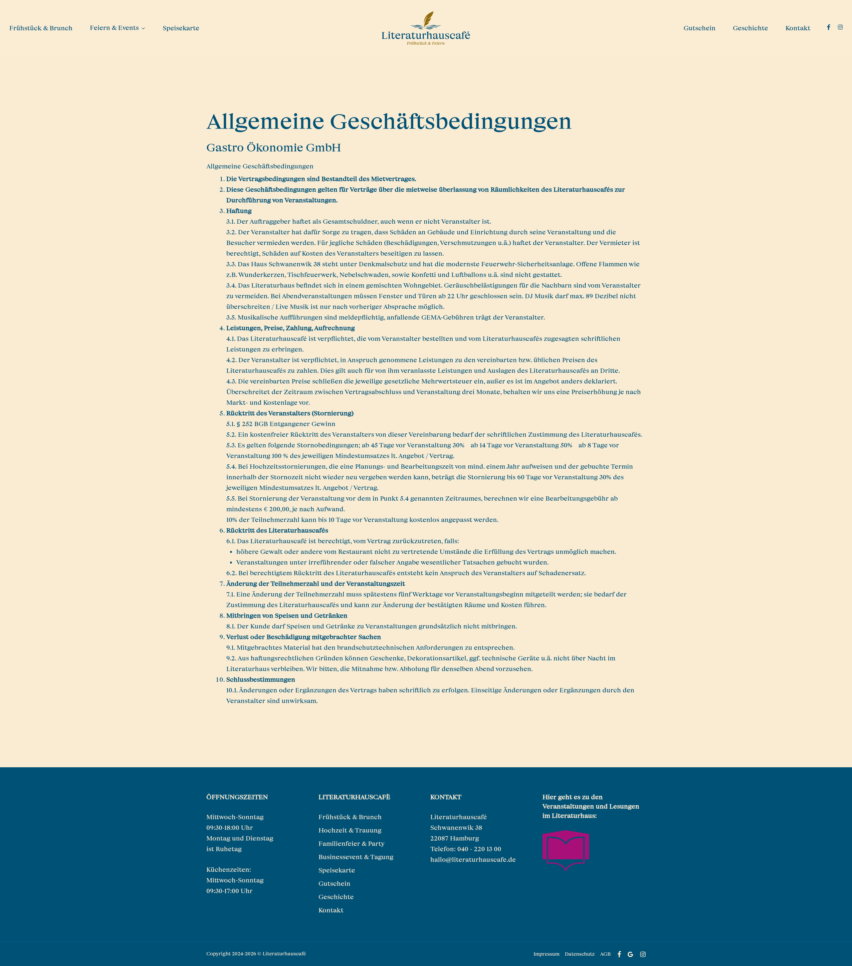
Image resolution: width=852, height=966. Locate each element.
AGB (605, 953)
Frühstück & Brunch (350, 816)
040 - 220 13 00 (479, 848)
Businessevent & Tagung (356, 856)
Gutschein (334, 883)
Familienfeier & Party (351, 843)
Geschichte (336, 896)
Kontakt (331, 909)
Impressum (546, 953)
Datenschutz (580, 953)
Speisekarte (337, 869)
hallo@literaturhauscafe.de (473, 859)
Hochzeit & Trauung (350, 830)
